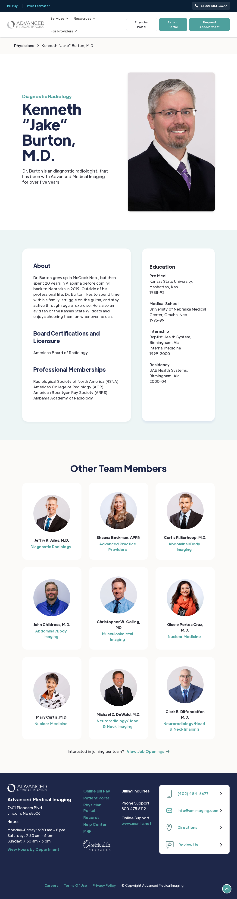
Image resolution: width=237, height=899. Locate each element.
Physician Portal (142, 24)
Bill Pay (12, 6)
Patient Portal (173, 24)
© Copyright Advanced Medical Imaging (152, 885)
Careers (51, 885)
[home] (25, 24)
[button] (59, 18)
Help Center (95, 824)
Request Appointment (210, 24)
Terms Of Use (75, 885)
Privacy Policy (104, 885)
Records (91, 817)
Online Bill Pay (96, 791)
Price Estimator (38, 6)
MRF (87, 831)
